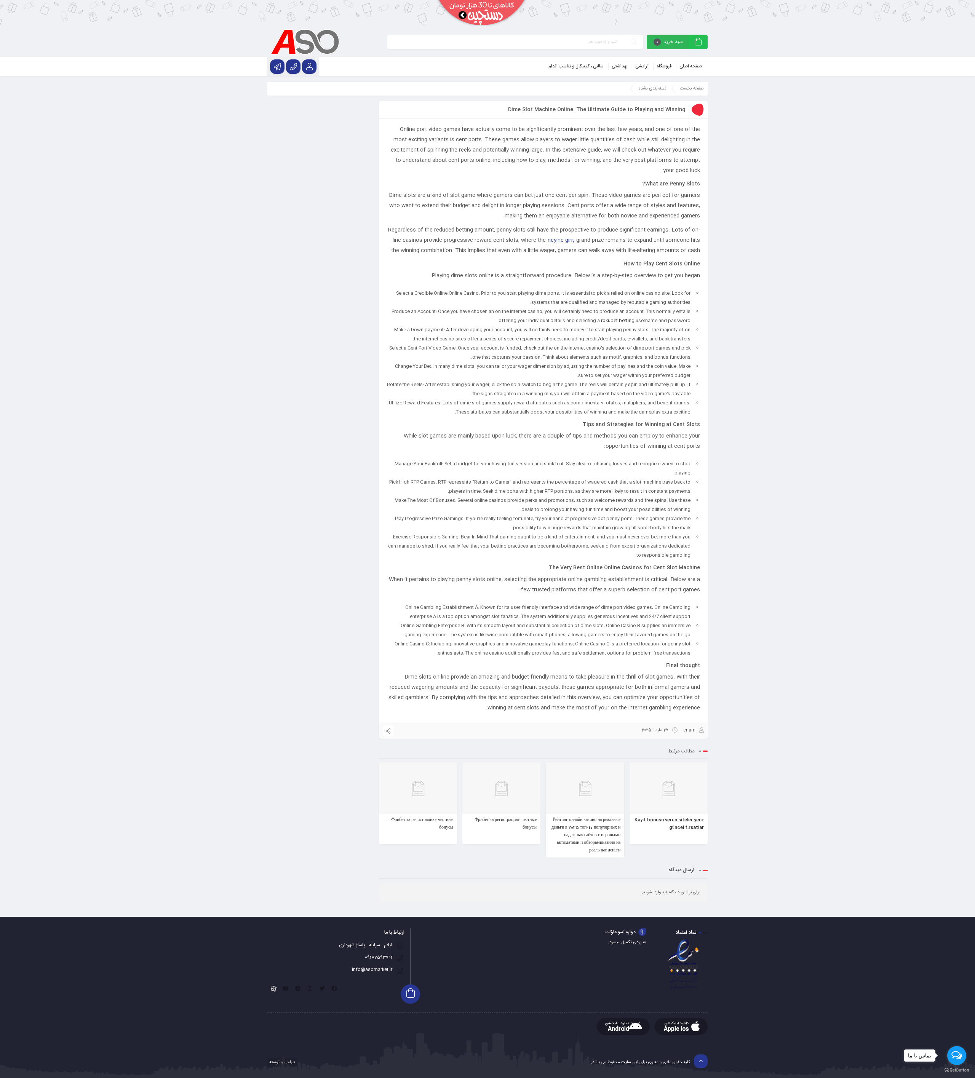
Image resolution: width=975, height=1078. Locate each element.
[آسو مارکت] (304, 42)
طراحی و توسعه (281, 1062)
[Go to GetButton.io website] (957, 1070)
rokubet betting (618, 320)
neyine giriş (561, 240)
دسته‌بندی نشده (653, 88)
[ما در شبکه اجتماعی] (277, 66)
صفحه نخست (692, 88)
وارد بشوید (652, 892)
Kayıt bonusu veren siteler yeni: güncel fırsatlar (669, 823)
